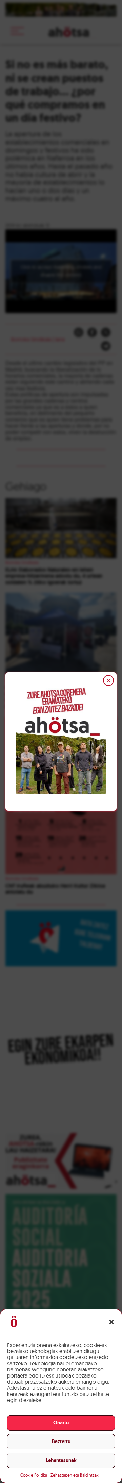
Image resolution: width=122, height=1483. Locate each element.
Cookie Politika (33, 1475)
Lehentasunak (61, 1460)
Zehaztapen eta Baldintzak (74, 1475)
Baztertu (61, 1441)
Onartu (61, 1422)
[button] (111, 1322)
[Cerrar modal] (108, 680)
